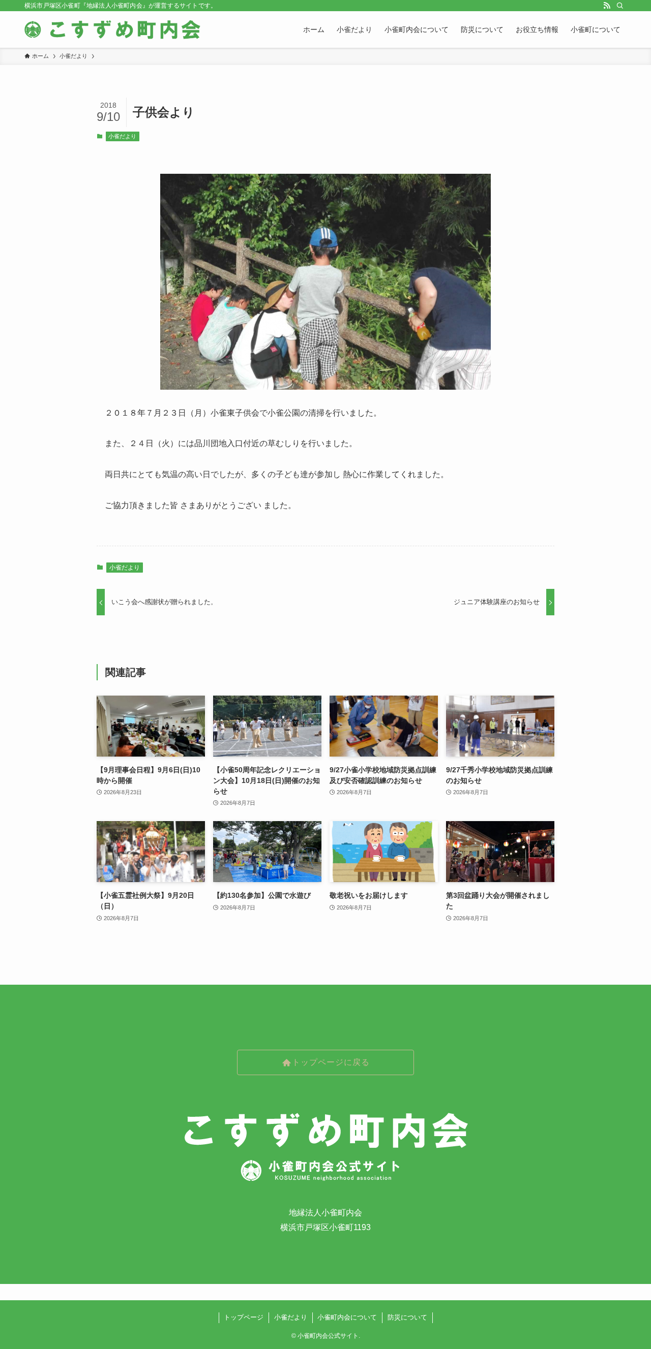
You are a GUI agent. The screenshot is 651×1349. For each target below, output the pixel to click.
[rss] (606, 5)
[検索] (620, 5)
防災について (407, 1317)
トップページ (243, 1317)
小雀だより (122, 136)
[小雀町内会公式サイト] (113, 29)
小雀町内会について (347, 1317)
